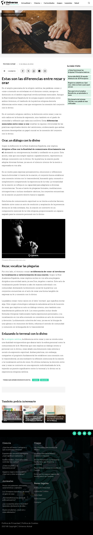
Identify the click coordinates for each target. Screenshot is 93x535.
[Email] (45, 71)
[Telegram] (39, 71)
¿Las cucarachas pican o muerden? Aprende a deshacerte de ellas (15, 505)
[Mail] (84, 433)
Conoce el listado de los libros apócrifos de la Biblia (55, 419)
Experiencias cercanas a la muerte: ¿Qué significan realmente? (15, 454)
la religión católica (13, 339)
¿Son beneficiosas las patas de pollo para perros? (13, 499)
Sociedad (20, 15)
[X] (28, 71)
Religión (44, 380)
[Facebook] (22, 71)
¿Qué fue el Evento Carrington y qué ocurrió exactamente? (14, 448)
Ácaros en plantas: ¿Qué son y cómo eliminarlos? (13, 511)
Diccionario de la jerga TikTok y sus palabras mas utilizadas (78, 101)
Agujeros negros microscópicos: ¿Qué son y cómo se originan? (14, 473)
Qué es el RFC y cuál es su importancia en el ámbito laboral (33, 419)
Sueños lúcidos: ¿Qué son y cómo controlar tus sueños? (15, 461)
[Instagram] (79, 433)
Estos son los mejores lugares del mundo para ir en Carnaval (46, 475)
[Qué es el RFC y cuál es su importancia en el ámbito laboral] (33, 413)
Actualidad (12, 15)
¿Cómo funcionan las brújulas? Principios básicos (78, 71)
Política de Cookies (30, 523)
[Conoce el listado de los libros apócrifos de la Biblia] (55, 413)
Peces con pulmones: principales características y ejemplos (14, 486)
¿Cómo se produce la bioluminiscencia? (10, 467)
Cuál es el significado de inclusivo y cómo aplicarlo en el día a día (12, 417)
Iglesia (35, 380)
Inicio (5, 15)
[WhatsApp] (33, 71)
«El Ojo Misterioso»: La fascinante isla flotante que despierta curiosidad (46, 462)
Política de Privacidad (11, 523)
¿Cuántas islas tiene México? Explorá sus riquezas (45, 454)
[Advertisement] (79, 120)
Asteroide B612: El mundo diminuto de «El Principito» (78, 77)
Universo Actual (9, 64)
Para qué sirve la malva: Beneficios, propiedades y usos (78, 93)
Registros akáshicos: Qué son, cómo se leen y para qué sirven (79, 85)
